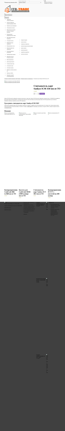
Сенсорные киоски (10, 40)
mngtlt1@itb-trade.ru (7, 207)
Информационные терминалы (10, 43)
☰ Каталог (10, 14)
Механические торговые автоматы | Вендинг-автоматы (11, 31)
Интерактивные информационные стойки (11, 35)
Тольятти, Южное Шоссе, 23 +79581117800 (11, 203)
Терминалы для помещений (11, 25)
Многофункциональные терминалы (11, 38)
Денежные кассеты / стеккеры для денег (10, 57)
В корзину (42, 93)
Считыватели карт (10, 65)
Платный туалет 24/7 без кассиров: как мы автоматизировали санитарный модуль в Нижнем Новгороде (55, 211)
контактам (26, 212)
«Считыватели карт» (8, 107)
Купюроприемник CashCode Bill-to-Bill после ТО (10, 192)
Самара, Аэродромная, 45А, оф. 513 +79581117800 (13, 205)
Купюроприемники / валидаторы (10, 52)
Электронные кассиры (11, 27)
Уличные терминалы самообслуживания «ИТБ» (11, 23)
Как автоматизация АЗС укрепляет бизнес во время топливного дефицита (55, 205)
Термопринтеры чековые (11, 54)
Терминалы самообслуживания (10, 20)
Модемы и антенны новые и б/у (12, 70)
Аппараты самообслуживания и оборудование (12, 78)
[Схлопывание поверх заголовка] (4, 16)
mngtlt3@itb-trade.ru (7, 209)
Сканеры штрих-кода (10, 63)
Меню (6, 14)
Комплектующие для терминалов (10, 49)
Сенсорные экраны (10, 67)
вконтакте (25, 214)
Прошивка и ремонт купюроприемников (10, 76)
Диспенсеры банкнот (10, 61)
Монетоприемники (10, 59)
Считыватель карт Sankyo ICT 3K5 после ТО (39, 192)
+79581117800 (29, 106)
